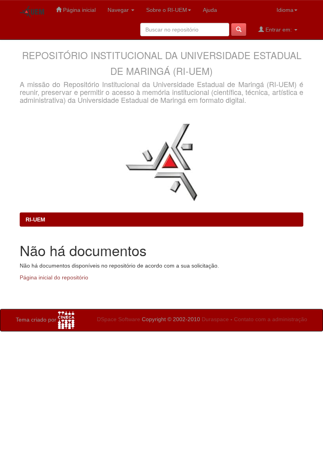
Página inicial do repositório (54, 277)
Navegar (119, 10)
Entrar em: (278, 29)
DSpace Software (118, 319)
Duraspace (215, 319)
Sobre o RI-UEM (166, 10)
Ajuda (210, 10)
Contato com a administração (270, 319)
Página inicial (78, 10)
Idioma (285, 10)
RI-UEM (35, 219)
